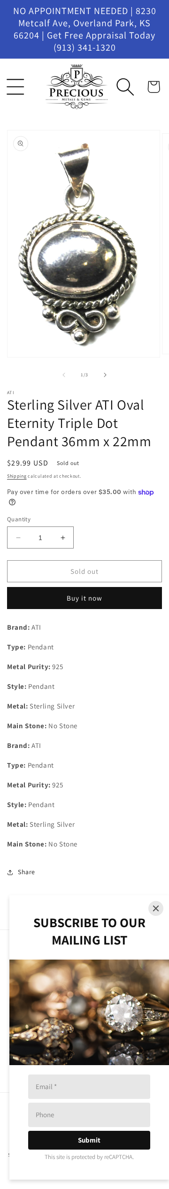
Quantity (19, 519)
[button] (15, 87)
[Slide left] (64, 375)
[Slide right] (105, 375)
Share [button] (26, 872)
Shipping (17, 476)
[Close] (155, 908)
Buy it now (84, 598)
